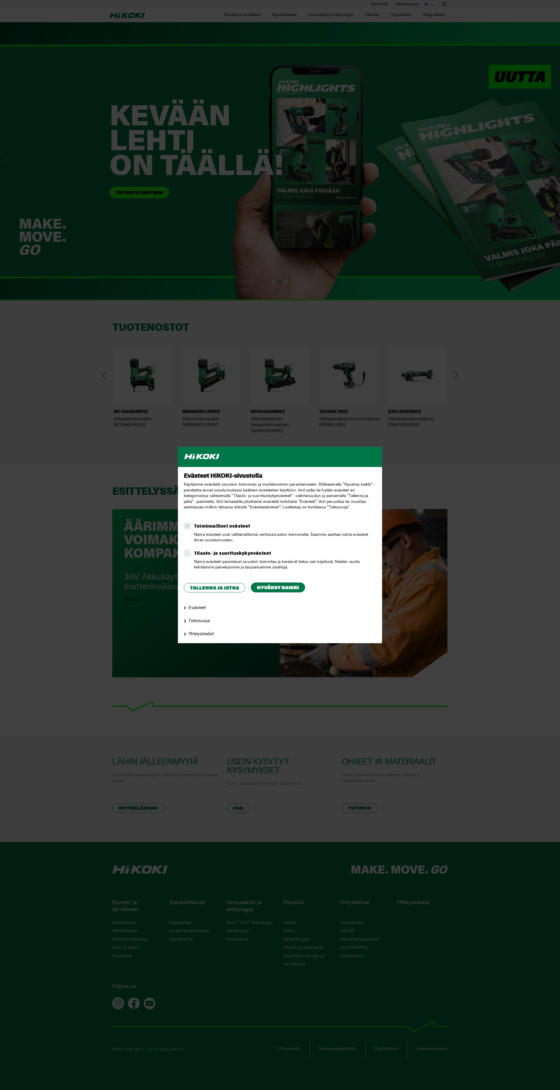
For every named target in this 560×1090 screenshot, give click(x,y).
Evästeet (197, 608)
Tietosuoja (199, 621)
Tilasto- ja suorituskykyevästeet (232, 553)
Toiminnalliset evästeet (222, 526)
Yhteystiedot (201, 634)
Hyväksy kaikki (278, 588)
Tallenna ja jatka (214, 588)
